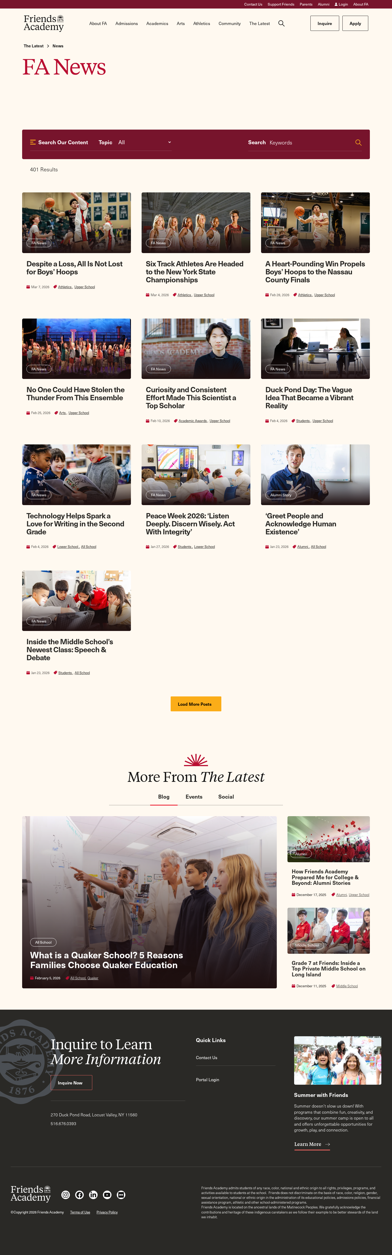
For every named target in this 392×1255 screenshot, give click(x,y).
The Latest (33, 46)
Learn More (308, 1144)
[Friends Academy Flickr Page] (121, 1195)
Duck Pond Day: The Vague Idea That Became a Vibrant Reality (309, 397)
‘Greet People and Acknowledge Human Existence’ (300, 523)
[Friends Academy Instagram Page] (65, 1195)
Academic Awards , (193, 420)
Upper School (84, 286)
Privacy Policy (107, 1212)
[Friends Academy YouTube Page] (107, 1195)
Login (343, 4)
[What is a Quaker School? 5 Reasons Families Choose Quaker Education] (149, 902)
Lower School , (68, 546)
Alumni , (303, 546)
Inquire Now (70, 1082)
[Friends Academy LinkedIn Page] (93, 1195)
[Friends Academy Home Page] (44, 23)
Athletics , (65, 286)
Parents (306, 4)
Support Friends (281, 4)
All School (88, 546)
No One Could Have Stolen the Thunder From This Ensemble (75, 393)
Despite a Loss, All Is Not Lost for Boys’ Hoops (74, 267)
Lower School (204, 546)
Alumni (323, 4)
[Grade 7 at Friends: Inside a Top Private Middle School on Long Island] (328, 948)
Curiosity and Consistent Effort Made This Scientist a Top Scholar (191, 397)
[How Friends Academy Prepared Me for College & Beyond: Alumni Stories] (328, 856)
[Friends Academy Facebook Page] (79, 1195)
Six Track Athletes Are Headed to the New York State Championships (194, 271)
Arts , (63, 412)
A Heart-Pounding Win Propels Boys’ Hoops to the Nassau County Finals (315, 271)
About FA (360, 4)
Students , (303, 420)
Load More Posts (195, 704)
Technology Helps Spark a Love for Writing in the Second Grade (75, 523)
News (58, 46)
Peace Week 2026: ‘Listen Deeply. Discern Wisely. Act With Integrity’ (190, 523)
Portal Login (207, 1079)
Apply (355, 23)
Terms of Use (80, 1212)
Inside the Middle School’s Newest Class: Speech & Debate (69, 649)
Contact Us (253, 4)
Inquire (325, 23)
